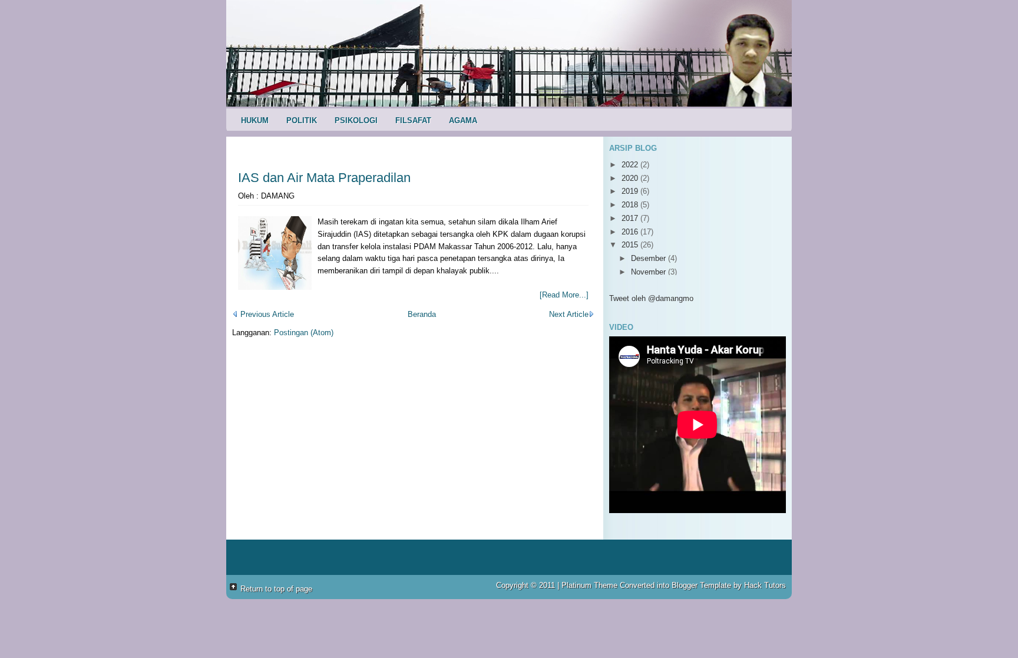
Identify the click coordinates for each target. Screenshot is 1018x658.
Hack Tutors (765, 585)
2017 (631, 218)
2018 (631, 204)
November (649, 271)
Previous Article (266, 314)
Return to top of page (276, 588)
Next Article (569, 314)
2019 (631, 191)
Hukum (255, 120)
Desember (649, 258)
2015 (631, 244)
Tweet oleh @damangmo (651, 298)
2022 (631, 164)
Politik (301, 120)
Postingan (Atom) (303, 332)
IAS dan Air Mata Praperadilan (324, 177)
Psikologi (356, 120)
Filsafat (413, 120)
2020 (631, 178)
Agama (463, 120)
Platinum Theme (589, 585)
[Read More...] (564, 294)
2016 (631, 231)
